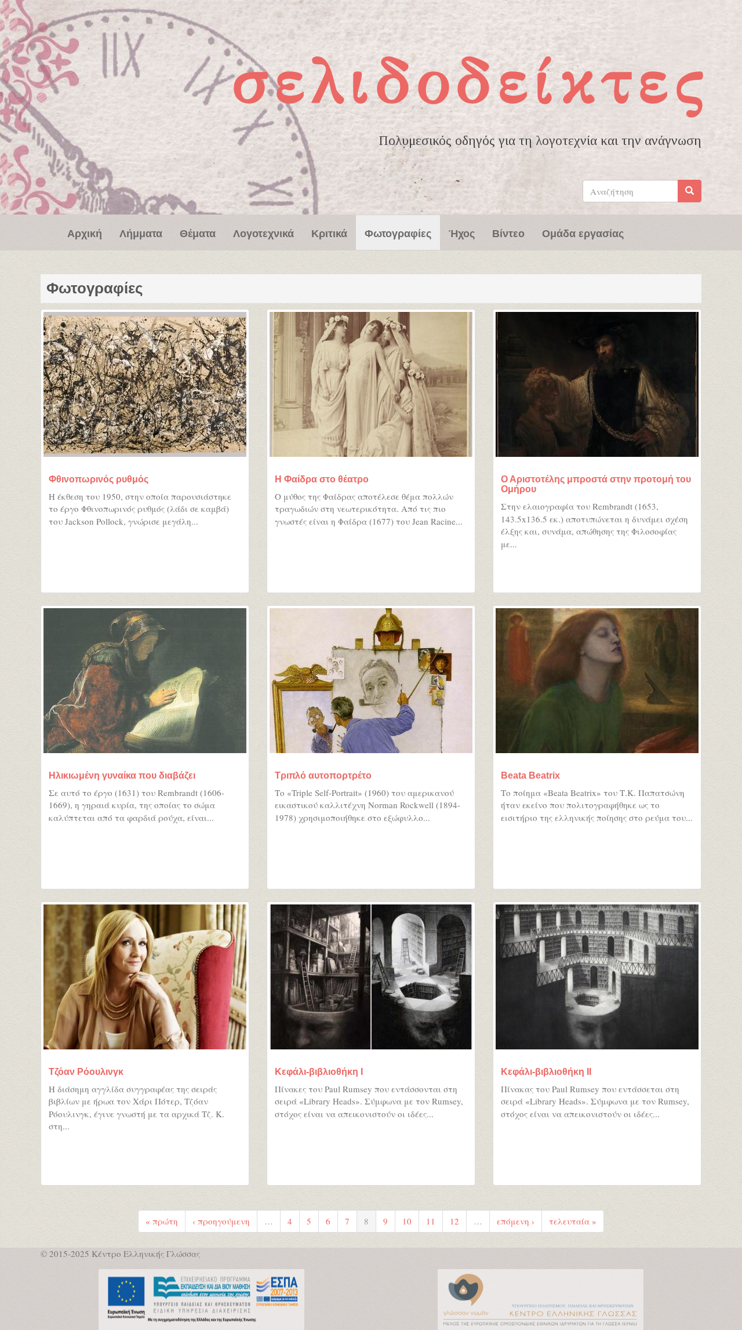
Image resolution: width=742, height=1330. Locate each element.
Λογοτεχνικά (263, 232)
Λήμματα (140, 232)
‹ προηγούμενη (221, 1221)
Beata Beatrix (530, 775)
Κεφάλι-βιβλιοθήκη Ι (319, 1072)
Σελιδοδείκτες (471, 80)
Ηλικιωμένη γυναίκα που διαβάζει (122, 775)
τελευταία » (572, 1221)
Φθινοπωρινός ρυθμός (98, 479)
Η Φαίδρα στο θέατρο (322, 479)
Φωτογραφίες (398, 232)
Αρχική (84, 232)
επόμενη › (515, 1221)
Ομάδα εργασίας (583, 232)
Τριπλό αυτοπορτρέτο (323, 775)
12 (454, 1221)
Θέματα (198, 232)
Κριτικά (329, 232)
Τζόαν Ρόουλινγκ (86, 1072)
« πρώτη (162, 1221)
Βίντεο (508, 232)
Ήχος (462, 232)
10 (407, 1221)
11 (430, 1221)
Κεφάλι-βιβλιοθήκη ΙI (546, 1072)
